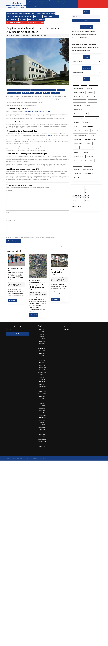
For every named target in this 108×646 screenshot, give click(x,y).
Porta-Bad (90, 156)
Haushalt (88, 105)
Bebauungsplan (78, 88)
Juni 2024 (42, 374)
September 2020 (42, 441)
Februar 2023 (42, 410)
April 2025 (42, 360)
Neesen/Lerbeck (40, 19)
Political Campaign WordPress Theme (14, 458)
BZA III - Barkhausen (12, 19)
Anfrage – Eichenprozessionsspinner (81, 50)
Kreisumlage (78, 143)
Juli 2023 (42, 398)
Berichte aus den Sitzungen (51, 16)
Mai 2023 (42, 403)
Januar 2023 (42, 412)
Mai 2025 (42, 358)
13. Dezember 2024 (14, 35)
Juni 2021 (42, 432)
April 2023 (42, 405)
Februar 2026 (42, 343)
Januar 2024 (42, 384)
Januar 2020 (42, 446)
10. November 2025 (15, 283)
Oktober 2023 (42, 391)
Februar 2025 (42, 365)
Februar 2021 (42, 434)
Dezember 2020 (42, 439)
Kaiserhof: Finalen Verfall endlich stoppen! (58, 272)
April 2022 (42, 424)
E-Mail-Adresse (10, 220)
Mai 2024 (42, 377)
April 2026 (42, 338)
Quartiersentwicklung (80, 160)
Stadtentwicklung (88, 169)
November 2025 (42, 348)
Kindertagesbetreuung (80, 135)
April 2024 (42, 379)
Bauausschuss (38, 16)
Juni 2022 (42, 422)
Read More (13, 301)
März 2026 (42, 341)
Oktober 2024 (42, 370)
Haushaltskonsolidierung (80, 113)
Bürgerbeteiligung (79, 92)
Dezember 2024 (42, 367)
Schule (76, 169)
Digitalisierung (91, 96)
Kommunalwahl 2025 (90, 139)
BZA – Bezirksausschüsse (47, 4)
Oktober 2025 (42, 350)
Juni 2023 (42, 401)
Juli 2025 (42, 355)
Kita (92, 135)
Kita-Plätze (77, 139)
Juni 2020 (42, 444)
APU (76, 84)
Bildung (89, 88)
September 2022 (42, 417)
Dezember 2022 (42, 415)
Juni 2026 (42, 334)
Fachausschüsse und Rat (33, 4)
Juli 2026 (42, 331)
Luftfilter (88, 143)
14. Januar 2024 (57, 277)
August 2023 (42, 396)
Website (8, 229)
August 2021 (42, 429)
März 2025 (42, 362)
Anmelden (66, 329)
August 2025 (42, 353)
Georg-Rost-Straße (79, 101)
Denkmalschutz (78, 96)
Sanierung (88, 165)
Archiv (44, 6)
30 (88, 200)
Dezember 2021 (42, 427)
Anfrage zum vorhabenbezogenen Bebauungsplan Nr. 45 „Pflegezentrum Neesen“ (37, 284)
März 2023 (42, 408)
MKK (76, 148)
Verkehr (76, 177)
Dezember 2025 (42, 346)
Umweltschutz (89, 173)
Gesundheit (92, 101)
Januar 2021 (42, 436)
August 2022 (42, 420)
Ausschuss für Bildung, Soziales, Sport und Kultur (19, 16)
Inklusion (77, 130)
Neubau (86, 152)
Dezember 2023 (42, 386)
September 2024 (42, 372)
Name (8, 212)
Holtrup (76, 122)
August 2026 (42, 329)
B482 (84, 84)
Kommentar (9, 190)
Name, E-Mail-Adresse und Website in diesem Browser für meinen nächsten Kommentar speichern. (31, 237)
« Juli (73, 209)
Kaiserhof (95, 130)
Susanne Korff (26, 35)
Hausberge (31, 19)
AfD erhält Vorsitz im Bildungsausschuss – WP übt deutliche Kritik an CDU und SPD (16, 274)
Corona (90, 92)
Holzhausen (86, 122)
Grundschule (23, 19)
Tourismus (77, 173)
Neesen (76, 152)
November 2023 (42, 389)
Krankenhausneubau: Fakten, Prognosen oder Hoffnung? (86, 47)
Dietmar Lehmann (12, 284)
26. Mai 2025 (34, 292)
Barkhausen (93, 84)
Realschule (77, 165)
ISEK (86, 130)
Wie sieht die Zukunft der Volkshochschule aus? (83, 31)
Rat (91, 160)
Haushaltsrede (78, 118)
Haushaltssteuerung (92, 118)
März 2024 (42, 381)
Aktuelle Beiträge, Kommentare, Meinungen (65, 4)
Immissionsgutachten (88, 126)
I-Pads (76, 126)
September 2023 (42, 393)
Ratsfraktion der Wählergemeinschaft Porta (18, 13)
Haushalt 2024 (78, 109)
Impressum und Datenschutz (34, 6)
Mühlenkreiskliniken (87, 148)
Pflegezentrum (78, 156)
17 (73, 197)
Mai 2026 (42, 336)
